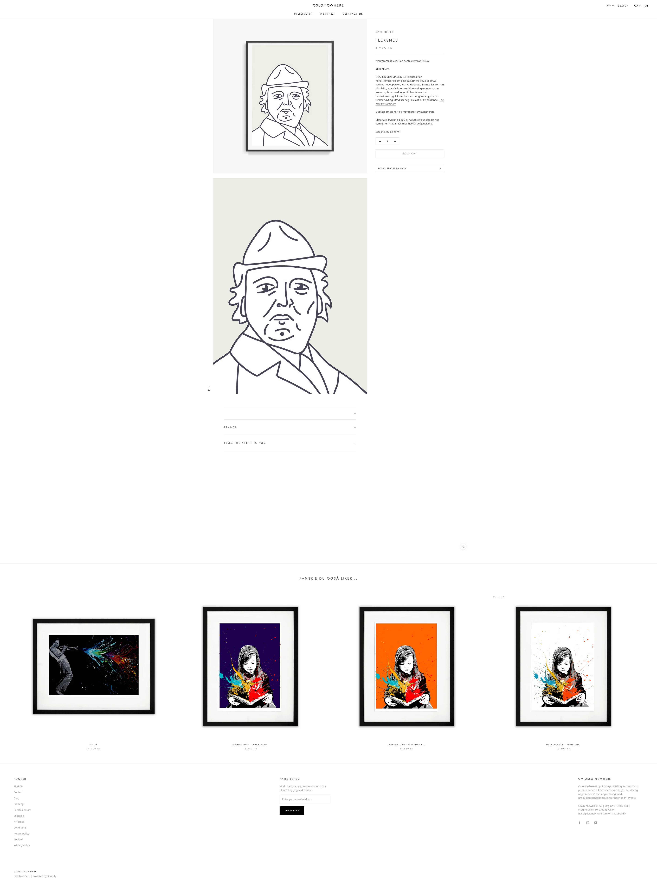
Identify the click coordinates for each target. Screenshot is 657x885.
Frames (230, 427)
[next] (646, 668)
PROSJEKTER (303, 14)
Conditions (20, 827)
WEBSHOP (328, 14)
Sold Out (410, 153)
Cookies (18, 839)
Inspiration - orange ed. (407, 744)
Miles (94, 744)
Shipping (19, 815)
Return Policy (21, 833)
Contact (18, 792)
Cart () (641, 6)
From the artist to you (245, 443)
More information (392, 168)
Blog (16, 798)
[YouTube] (595, 822)
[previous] (11, 668)
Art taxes (19, 821)
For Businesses (22, 810)
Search (623, 5)
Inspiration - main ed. (563, 744)
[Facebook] (579, 822)
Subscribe (292, 810)
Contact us (353, 14)
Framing (19, 804)
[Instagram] (587, 822)
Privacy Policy (22, 845)
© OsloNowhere (25, 871)
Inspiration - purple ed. (250, 744)
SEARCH (18, 786)
